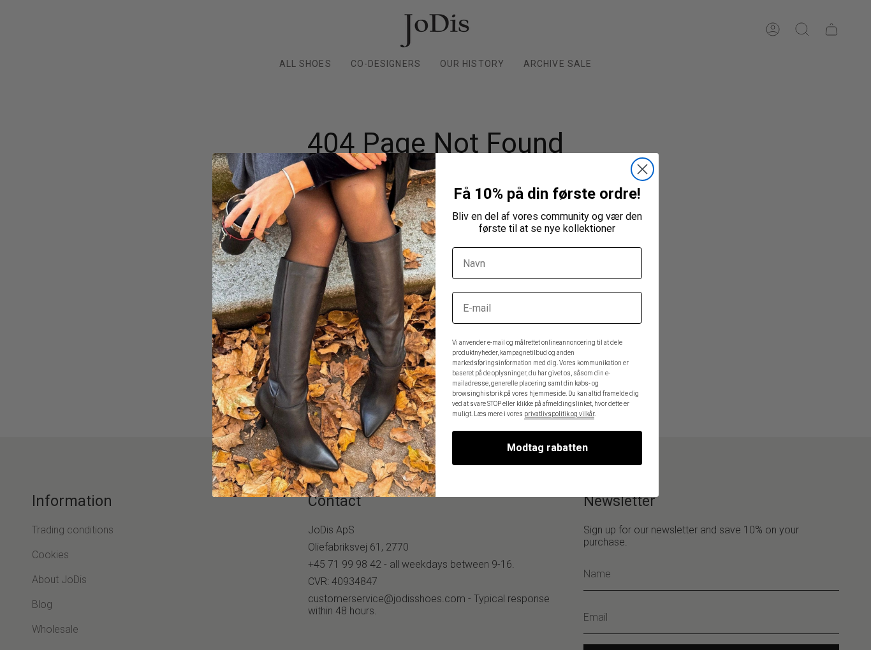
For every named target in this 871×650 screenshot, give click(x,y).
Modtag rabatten (547, 448)
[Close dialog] (642, 169)
